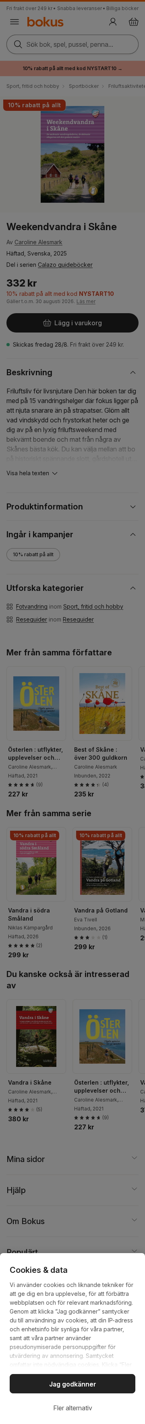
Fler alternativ (72, 1408)
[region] (72, 1338)
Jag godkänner (72, 1384)
